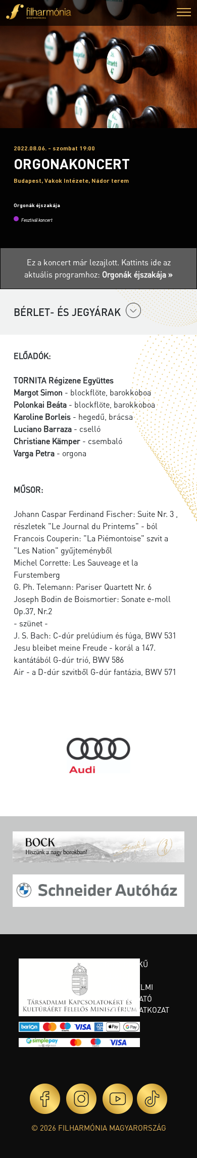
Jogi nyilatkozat (137, 1010)
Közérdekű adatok (126, 970)
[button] (184, 13)
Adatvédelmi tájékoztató (129, 993)
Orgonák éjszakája (37, 205)
